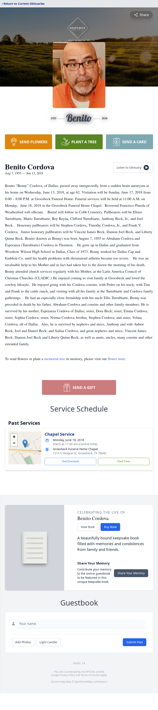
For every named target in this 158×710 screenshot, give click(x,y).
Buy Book (110, 527)
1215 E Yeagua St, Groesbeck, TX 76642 (79, 453)
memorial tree (54, 358)
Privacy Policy (67, 675)
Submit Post (134, 642)
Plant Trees (123, 461)
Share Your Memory (131, 573)
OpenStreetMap (83, 681)
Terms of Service (90, 675)
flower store (116, 358)
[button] (25, 443)
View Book (88, 527)
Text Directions (70, 461)
